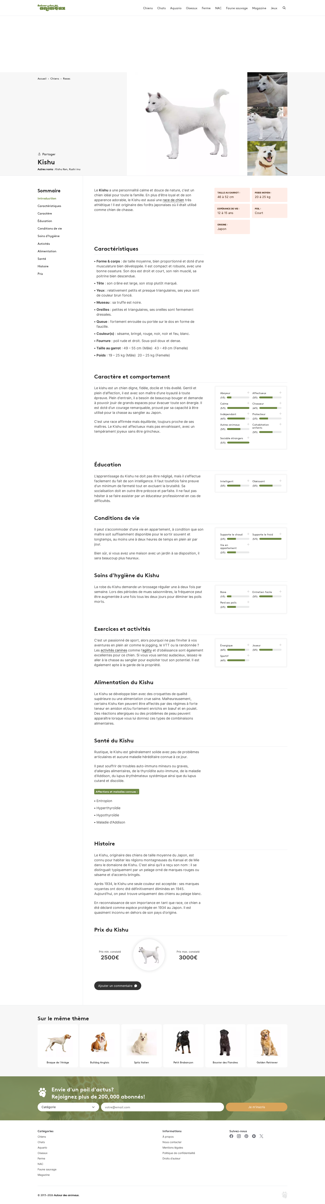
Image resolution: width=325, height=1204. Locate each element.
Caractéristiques (49, 205)
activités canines (114, 650)
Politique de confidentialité (178, 1153)
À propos (168, 1136)
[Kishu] (187, 124)
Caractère (45, 213)
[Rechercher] (284, 8)
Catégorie (49, 1107)
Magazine (259, 7)
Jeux (274, 7)
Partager (48, 154)
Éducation (45, 221)
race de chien (173, 200)
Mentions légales (172, 1147)
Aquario (175, 7)
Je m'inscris (256, 1107)
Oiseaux (191, 7)
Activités (44, 243)
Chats (161, 7)
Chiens (148, 7)
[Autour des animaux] (51, 7)
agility (147, 650)
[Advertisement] (162, 44)
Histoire (43, 266)
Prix (40, 273)
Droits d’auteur (171, 1158)
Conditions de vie (50, 228)
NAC (218, 7)
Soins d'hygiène (49, 236)
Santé (42, 258)
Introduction (47, 198)
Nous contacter (171, 1142)
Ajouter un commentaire (115, 986)
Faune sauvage (237, 7)
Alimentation (47, 251)
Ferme (206, 7)
